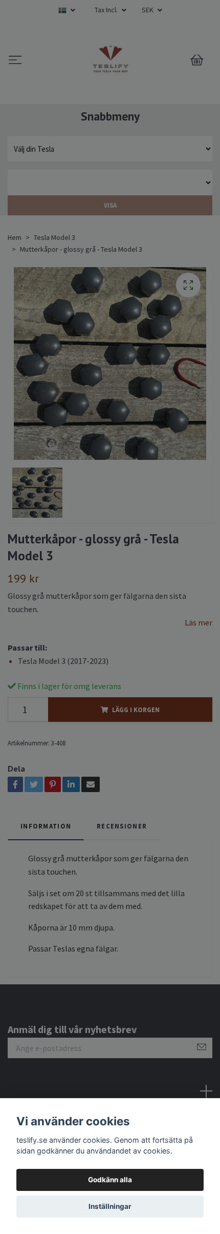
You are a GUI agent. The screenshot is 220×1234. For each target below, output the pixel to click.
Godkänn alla (110, 1180)
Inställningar (110, 1206)
